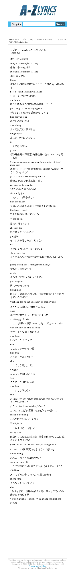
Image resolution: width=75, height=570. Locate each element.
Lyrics (11, 39)
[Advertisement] (37, 32)
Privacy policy (35, 566)
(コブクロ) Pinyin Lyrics (30, 39)
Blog (44, 566)
